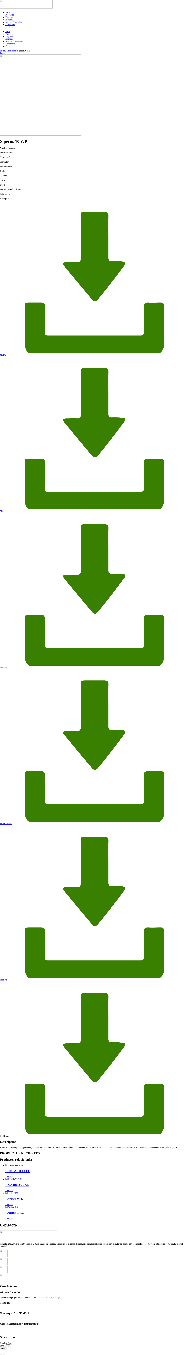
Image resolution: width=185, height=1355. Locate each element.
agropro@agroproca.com (10, 1329)
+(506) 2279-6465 (8, 1308)
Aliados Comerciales (14, 22)
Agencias (9, 20)
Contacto (9, 27)
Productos (9, 15)
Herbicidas (11, 51)
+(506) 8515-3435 (8, 1318)
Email (3, 1346)
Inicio (7, 12)
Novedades (10, 24)
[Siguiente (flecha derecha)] (4, 1354)
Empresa (9, 17)
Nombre (4, 1343)
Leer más (9, 1177)
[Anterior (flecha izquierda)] (1, 1354)
